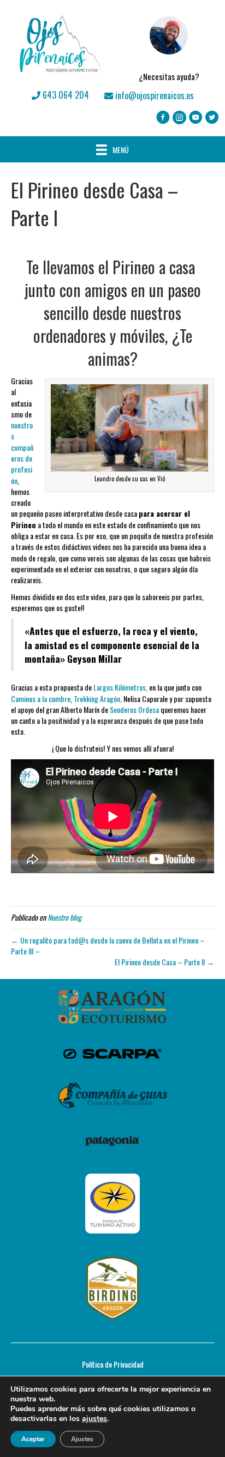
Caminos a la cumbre (40, 698)
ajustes (94, 1419)
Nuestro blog (64, 917)
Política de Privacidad (113, 1364)
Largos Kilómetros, (119, 687)
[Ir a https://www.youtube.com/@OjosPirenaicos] (196, 118)
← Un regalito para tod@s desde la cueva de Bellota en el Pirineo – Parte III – (108, 945)
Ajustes (82, 1439)
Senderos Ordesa (135, 709)
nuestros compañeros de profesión (22, 452)
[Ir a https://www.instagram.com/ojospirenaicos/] (179, 118)
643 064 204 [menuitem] (64, 94)
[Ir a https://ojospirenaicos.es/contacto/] (168, 44)
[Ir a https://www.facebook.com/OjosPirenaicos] (163, 118)
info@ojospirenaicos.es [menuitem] (153, 95)
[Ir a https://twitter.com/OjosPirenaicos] (212, 118)
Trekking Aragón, (98, 698)
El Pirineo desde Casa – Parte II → (164, 962)
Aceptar (33, 1439)
